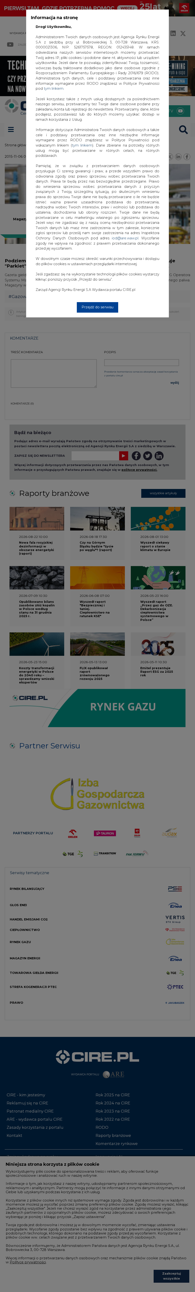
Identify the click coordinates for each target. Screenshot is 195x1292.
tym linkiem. (54, 88)
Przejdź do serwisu (97, 307)
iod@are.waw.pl (125, 238)
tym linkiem (82, 145)
